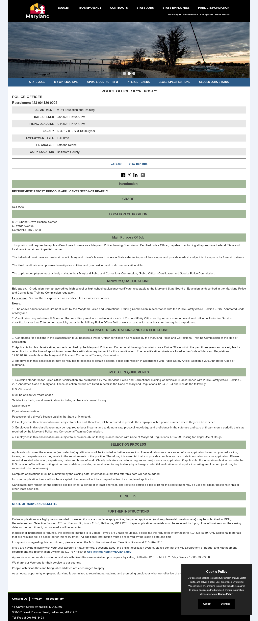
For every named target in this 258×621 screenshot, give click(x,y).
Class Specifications (174, 81)
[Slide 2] (129, 74)
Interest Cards (138, 81)
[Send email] (142, 174)
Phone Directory (190, 15)
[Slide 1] (124, 74)
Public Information (213, 7)
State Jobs (145, 7)
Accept (207, 603)
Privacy (37, 598)
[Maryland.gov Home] (39, 13)
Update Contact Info (102, 81)
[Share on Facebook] (123, 174)
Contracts (119, 7)
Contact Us (19, 598)
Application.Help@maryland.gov (109, 551)
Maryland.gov (174, 15)
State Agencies (206, 15)
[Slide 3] (134, 74)
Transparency (89, 7)
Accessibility (55, 598)
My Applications (66, 81)
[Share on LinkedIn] (135, 174)
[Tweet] (129, 174)
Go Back (116, 163)
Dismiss (225, 603)
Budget (64, 7)
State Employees (175, 7)
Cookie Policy (225, 594)
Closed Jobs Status (214, 81)
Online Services (222, 15)
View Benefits (138, 163)
